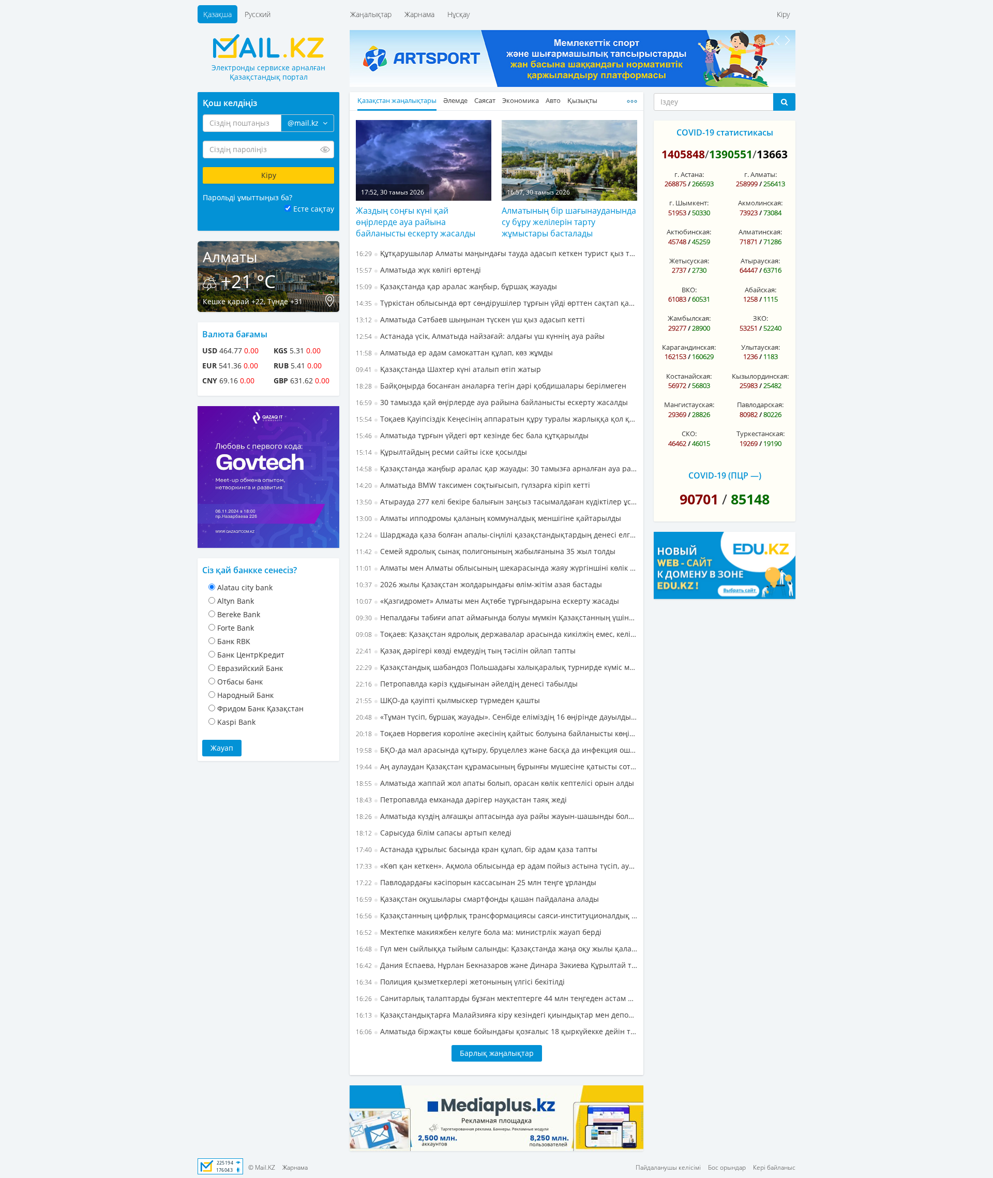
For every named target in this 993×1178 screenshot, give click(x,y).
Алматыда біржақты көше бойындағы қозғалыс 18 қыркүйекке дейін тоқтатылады (496, 1031)
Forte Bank (235, 628)
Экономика (520, 100)
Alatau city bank (245, 587)
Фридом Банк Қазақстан (260, 708)
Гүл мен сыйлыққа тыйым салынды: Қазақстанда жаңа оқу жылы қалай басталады (496, 948)
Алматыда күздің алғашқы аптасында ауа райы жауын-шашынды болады (496, 816)
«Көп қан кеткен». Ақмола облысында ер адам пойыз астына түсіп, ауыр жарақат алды (496, 866)
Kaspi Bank (236, 722)
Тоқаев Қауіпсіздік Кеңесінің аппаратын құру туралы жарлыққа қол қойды (496, 419)
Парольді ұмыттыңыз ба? (247, 197)
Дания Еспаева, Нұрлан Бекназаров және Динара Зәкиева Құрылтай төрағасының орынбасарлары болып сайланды (496, 965)
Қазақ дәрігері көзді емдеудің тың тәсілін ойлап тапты (466, 650)
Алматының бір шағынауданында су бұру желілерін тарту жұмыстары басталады (569, 222)
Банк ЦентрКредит (250, 655)
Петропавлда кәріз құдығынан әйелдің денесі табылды (467, 684)
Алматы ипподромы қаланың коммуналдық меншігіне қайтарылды (488, 518)
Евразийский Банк (250, 668)
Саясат (484, 100)
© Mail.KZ (261, 1167)
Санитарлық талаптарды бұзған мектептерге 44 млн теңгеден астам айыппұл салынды (496, 998)
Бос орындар (727, 1167)
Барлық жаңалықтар (497, 1053)
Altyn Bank (235, 601)
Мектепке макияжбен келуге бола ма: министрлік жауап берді (478, 932)
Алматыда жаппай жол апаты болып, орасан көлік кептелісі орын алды (495, 783)
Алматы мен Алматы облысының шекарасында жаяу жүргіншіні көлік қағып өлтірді (496, 568)
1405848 (683, 154)
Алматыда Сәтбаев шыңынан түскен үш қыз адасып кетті (470, 319)
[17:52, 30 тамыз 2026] (423, 159)
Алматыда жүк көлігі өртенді (418, 270)
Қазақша (217, 14)
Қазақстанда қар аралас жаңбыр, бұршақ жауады (456, 286)
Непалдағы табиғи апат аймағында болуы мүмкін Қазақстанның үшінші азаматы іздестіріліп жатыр (496, 617)
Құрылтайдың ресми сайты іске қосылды (441, 452)
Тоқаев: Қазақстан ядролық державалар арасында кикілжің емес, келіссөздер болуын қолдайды (496, 634)
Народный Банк (245, 695)
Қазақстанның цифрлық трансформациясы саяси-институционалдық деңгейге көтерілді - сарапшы (496, 915)
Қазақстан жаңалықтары (397, 100)
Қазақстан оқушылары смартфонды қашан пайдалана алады (477, 899)
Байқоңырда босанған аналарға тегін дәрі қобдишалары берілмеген (491, 386)
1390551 (731, 154)
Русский (257, 14)
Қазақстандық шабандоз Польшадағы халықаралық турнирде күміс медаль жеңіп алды (496, 667)
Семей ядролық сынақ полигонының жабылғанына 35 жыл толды (485, 551)
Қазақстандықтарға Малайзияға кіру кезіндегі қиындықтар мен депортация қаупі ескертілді (496, 1015)
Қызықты (582, 100)
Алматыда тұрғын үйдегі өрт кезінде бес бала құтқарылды (472, 435)
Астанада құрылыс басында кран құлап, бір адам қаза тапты (476, 849)
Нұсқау (458, 14)
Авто (553, 100)
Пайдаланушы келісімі (668, 1167)
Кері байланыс (774, 1167)
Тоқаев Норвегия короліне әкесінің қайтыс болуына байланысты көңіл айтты (496, 733)
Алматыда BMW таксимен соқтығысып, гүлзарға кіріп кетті (473, 485)
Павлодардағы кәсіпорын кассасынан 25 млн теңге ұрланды (476, 882)
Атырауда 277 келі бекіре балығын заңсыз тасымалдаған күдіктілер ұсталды (496, 501)
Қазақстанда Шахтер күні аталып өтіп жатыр (448, 369)
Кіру (783, 14)
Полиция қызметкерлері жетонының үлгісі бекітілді (460, 982)
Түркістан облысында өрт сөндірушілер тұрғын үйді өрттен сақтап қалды (496, 303)
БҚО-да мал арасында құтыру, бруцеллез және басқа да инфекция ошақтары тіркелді (496, 750)
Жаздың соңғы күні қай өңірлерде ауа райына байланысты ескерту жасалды (415, 222)
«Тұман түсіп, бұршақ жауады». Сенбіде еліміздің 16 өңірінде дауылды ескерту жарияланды (496, 717)
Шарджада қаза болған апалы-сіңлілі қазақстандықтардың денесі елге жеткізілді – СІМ (496, 535)
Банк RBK (233, 641)
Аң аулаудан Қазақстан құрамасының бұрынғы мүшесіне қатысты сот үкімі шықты (496, 766)
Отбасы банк (240, 682)
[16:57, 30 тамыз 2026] (569, 159)
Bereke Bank (238, 614)
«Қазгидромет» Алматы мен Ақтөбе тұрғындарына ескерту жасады (487, 601)
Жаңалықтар (371, 14)
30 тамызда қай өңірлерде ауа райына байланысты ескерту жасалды (492, 402)
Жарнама (419, 14)
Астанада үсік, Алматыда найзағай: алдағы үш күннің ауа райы (480, 336)
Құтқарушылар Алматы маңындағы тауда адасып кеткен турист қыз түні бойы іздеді (496, 253)
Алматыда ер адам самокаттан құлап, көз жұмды (454, 352)
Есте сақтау (313, 209)
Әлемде (455, 100)
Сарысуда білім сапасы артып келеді (433, 833)
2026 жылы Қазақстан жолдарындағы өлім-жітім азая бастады (479, 584)
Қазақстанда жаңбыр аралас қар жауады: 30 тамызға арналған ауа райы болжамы (496, 468)
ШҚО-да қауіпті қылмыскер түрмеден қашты (448, 700)
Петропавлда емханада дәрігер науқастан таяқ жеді (461, 799)
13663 (772, 154)
